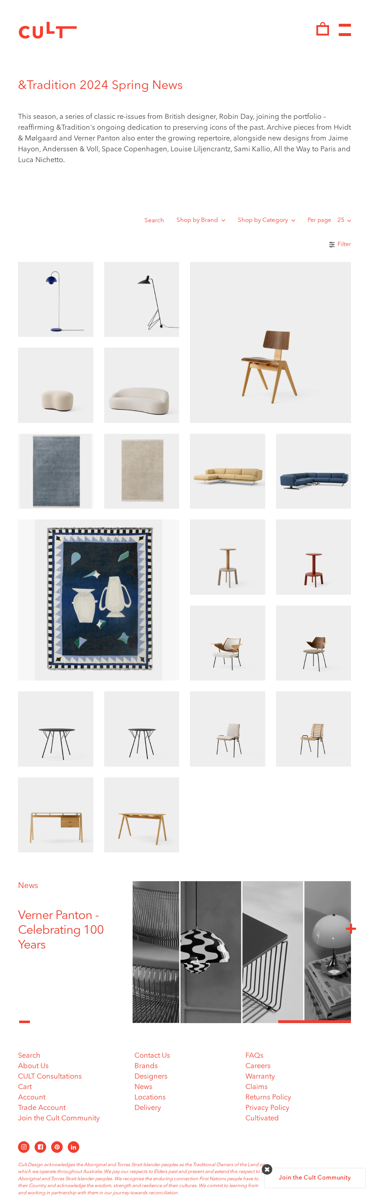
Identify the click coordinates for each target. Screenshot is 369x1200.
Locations (150, 1097)
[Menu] (345, 30)
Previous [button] (24, 1017)
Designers (151, 1076)
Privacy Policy (267, 1108)
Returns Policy (268, 1097)
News (28, 886)
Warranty (260, 1076)
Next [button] (351, 928)
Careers (258, 1066)
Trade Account (42, 1108)
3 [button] (314, 1021)
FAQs (254, 1056)
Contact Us (152, 1056)
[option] (70, 931)
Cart (25, 1087)
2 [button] (241, 1021)
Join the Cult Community (59, 1118)
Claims (256, 1087)
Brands (146, 1066)
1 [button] (169, 1021)
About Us (33, 1066)
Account (31, 1097)
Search (154, 221)
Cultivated (262, 1118)
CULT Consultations (50, 1076)
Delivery (147, 1108)
